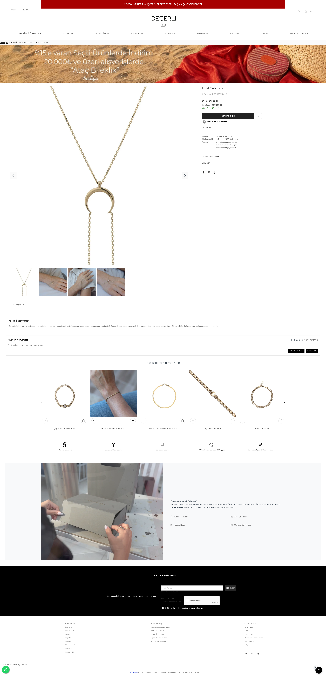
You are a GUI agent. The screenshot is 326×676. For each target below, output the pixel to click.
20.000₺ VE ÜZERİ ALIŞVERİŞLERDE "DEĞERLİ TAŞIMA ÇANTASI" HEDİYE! (163, 4)
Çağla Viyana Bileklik (64, 428)
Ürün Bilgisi (207, 127)
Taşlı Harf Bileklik (212, 428)
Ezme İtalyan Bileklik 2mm (163, 428)
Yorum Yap (312, 351)
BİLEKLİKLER (16, 42)
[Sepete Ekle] (83, 420)
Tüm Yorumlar (296, 351)
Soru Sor (206, 163)
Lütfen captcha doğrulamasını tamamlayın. (172, 599)
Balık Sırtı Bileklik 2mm (113, 428)
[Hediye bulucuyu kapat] (315, 667)
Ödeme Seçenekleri (210, 157)
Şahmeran (28, 42)
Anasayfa (4, 43)
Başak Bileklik (262, 428)
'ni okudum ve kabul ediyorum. (184, 608)
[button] (13, 175)
